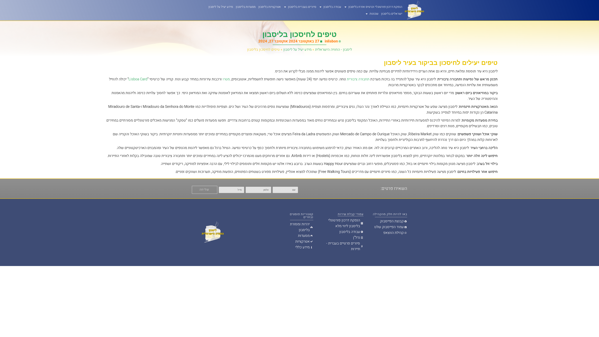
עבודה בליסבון (332, 7)
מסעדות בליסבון (246, 7)
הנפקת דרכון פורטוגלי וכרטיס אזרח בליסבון (375, 7)
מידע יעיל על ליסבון (221, 7)
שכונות (374, 14)
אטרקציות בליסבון (269, 7)
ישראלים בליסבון (391, 14)
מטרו (226, 79)
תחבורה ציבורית (358, 79)
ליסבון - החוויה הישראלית (333, 49)
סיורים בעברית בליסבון (302, 7)
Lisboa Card (138, 79)
